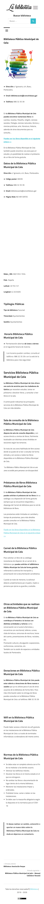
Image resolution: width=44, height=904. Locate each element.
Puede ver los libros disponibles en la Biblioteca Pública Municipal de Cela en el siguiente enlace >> (22, 532)
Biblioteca (34, 889)
